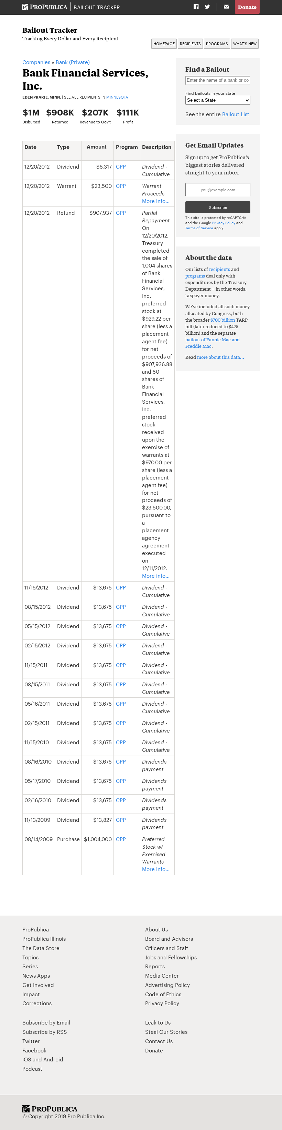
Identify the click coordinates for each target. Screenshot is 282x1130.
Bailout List (235, 114)
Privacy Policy (223, 222)
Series (30, 966)
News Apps (36, 975)
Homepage (164, 43)
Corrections (37, 1003)
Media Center (162, 975)
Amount (97, 146)
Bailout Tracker (97, 7)
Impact (31, 994)
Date (30, 146)
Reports (155, 966)
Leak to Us (158, 1022)
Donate (247, 7)
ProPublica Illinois (44, 938)
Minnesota (117, 97)
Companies (36, 61)
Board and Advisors (169, 938)
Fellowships (182, 957)
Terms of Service (199, 227)
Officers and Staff (166, 947)
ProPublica (35, 929)
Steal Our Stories (166, 1031)
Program (127, 146)
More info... (156, 200)
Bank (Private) (73, 61)
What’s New (245, 43)
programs (195, 275)
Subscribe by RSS (44, 1031)
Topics (30, 957)
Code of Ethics (163, 994)
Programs (217, 43)
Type (63, 146)
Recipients (190, 43)
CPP (121, 166)
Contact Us (159, 1041)
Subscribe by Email (46, 1022)
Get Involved (38, 984)
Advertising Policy (167, 984)
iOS (26, 1059)
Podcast (32, 1068)
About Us (156, 929)
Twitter (31, 1041)
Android (53, 1059)
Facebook (34, 1050)
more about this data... (220, 357)
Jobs (150, 957)
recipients (219, 269)
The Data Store (40, 947)
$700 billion (222, 319)
